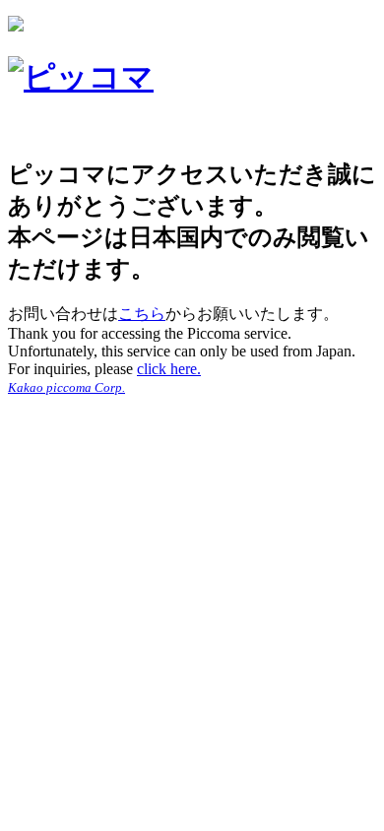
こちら (141, 313)
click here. (169, 368)
